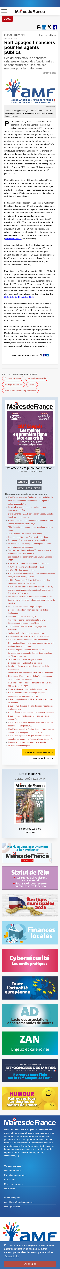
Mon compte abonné (13, 1184)
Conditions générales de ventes (18, 1202)
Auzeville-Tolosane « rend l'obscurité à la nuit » (28, 620)
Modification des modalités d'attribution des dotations (30, 673)
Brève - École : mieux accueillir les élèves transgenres (31, 712)
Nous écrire (9, 1189)
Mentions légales (12, 1197)
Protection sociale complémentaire (20, 390)
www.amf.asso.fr (13, 238)
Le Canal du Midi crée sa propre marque (25, 606)
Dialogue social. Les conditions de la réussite (27, 742)
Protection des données (15, 1175)
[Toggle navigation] (4, 11)
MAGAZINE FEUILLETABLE (29, 488)
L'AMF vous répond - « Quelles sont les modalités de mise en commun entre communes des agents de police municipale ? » (30, 500)
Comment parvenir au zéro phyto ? (22, 616)
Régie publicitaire (12, 1207)
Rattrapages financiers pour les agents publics (27, 540)
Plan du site (9, 1179)
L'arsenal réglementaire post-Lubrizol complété (27, 689)
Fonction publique (13, 378)
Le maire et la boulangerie (19, 746)
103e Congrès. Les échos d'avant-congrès (26, 534)
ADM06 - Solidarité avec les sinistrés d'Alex (26, 567)
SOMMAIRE (22, 482)
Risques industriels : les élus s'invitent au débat (28, 537)
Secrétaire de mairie (36, 378)
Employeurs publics (13, 384)
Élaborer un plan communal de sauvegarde (26, 650)
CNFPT (32, 384)
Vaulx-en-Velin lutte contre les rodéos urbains (27, 633)
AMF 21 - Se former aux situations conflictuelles (28, 563)
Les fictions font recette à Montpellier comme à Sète (30, 597)
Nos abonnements (12, 1170)
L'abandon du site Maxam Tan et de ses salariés (28, 636)
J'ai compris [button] (30, 1264)
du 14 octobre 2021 (19, 297)
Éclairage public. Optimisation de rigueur (25, 663)
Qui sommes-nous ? (13, 1166)
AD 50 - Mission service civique (21, 570)
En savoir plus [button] (12, 1256)
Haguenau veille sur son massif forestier (25, 623)
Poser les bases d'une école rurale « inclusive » (28, 640)
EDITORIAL (36, 482)
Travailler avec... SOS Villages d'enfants (25, 659)
